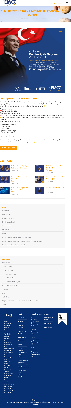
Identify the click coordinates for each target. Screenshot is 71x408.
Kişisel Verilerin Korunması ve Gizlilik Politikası (17, 237)
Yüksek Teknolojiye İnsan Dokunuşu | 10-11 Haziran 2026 (20, 190)
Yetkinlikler (6, 297)
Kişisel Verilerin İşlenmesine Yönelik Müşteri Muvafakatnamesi (22, 241)
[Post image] (5, 168)
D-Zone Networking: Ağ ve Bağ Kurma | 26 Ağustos (19, 167)
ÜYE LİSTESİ (60, 3)
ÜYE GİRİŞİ (52, 3)
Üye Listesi (47, 323)
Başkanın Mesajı (11, 274)
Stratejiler (5, 289)
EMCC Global (8, 266)
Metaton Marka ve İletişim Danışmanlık (43, 402)
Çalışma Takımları (8, 218)
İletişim (4, 233)
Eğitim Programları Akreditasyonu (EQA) (35, 341)
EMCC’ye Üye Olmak (8, 222)
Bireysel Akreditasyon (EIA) (35, 332)
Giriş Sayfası (48, 327)
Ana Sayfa (5, 211)
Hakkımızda (6, 214)
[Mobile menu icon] (66, 3)
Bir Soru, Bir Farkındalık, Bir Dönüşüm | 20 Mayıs (55, 189)
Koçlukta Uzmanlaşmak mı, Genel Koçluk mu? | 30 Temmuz (54, 168)
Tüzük (4, 305)
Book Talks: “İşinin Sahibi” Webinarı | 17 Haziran (54, 178)
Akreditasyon (6, 226)
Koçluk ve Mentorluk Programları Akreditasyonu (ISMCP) (35, 352)
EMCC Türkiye (8, 270)
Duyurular (5, 230)
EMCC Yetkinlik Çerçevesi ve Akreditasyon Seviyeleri (35, 322)
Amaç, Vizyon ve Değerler (10, 285)
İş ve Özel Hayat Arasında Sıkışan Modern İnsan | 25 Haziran (19, 179)
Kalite (4, 293)
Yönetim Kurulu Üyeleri (13, 282)
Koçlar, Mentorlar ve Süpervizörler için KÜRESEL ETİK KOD (21, 301)
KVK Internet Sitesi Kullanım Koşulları (14, 245)
